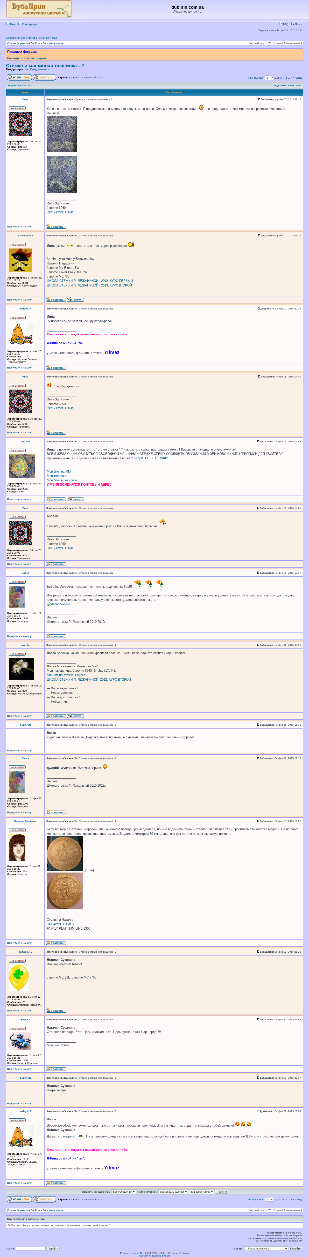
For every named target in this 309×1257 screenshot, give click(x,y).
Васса (25, 573)
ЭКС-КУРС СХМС (59, 924)
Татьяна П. (25, 951)
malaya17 (25, 308)
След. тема (295, 85)
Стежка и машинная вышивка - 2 (45, 65)
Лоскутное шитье (53, 43)
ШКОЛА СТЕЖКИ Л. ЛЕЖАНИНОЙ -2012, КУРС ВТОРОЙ (89, 679)
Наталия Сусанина (25, 821)
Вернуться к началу (19, 226)
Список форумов (17, 43)
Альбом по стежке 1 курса (66, 675)
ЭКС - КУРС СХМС (60, 212)
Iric (26, 69)
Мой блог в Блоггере (62, 480)
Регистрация (29, 24)
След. (298, 77)
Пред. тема (279, 85)
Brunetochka (25, 235)
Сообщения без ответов (20, 37)
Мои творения (57, 476)
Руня (33, 69)
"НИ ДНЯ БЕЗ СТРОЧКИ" (150, 458)
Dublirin (35, 43)
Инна (25, 99)
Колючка (43, 69)
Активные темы (47, 37)
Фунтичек (25, 724)
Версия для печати (19, 85)
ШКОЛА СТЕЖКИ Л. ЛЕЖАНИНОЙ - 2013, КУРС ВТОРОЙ (89, 285)
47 (292, 77)
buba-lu (25, 441)
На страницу (256, 77)
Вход (12, 24)
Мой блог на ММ (59, 471)
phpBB (138, 1253)
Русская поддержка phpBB (154, 1255)
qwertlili (25, 645)
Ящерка (25, 1019)
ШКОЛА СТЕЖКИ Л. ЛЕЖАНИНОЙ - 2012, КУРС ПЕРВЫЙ (90, 281)
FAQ (285, 24)
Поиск (298, 24)
